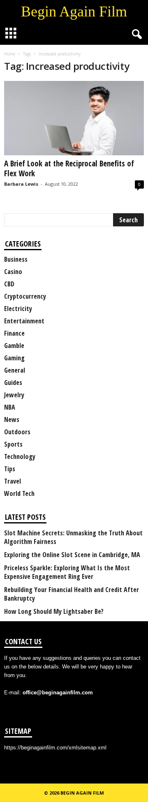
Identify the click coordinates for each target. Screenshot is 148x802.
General (14, 370)
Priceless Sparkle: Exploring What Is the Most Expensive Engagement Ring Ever (67, 572)
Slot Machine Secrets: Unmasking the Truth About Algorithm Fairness (73, 537)
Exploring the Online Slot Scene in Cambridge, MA (72, 555)
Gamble (14, 345)
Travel (12, 481)
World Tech (19, 493)
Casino (13, 271)
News (11, 419)
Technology (19, 456)
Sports (13, 444)
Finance (14, 333)
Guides (13, 382)
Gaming (14, 357)
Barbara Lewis (21, 184)
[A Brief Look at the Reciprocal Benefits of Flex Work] (74, 118)
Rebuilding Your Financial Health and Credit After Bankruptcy (71, 594)
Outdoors (17, 431)
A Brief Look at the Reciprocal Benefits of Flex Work (69, 168)
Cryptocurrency (25, 296)
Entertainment (24, 320)
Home (9, 54)
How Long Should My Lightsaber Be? (54, 611)
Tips (9, 468)
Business (16, 259)
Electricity (18, 308)
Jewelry (14, 394)
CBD (9, 283)
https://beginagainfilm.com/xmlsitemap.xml (55, 747)
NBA (9, 407)
